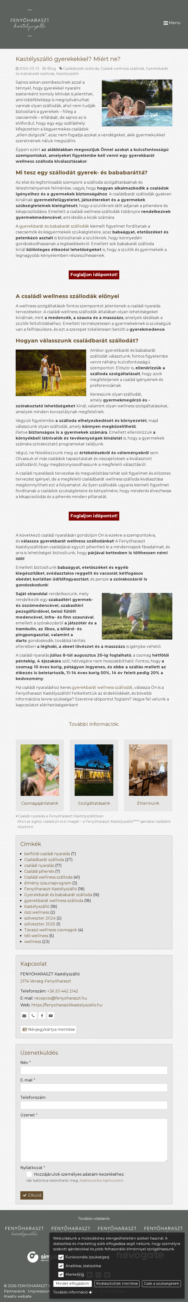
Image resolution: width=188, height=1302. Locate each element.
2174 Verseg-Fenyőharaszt (45, 981)
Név (25, 1062)
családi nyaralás (39, 865)
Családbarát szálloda (81, 68)
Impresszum (39, 1291)
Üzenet (29, 1115)
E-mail (27, 1080)
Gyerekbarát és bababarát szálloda (58, 894)
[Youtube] (51, 1016)
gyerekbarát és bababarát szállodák (54, 226)
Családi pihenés (39, 871)
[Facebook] (42, 1016)
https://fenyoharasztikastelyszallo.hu (67, 1005)
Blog (51, 68)
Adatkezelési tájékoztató (101, 1180)
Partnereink (14, 1291)
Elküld (34, 1195)
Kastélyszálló (67, 73)
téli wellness (36, 935)
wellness (32, 941)
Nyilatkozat (32, 1167)
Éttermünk (148, 803)
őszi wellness (36, 912)
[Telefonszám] (33, 1016)
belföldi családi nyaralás (47, 853)
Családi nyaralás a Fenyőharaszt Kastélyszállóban (60, 816)
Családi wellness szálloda (122, 68)
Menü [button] (174, 22)
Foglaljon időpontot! (94, 274)
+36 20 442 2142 (62, 991)
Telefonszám (33, 1097)
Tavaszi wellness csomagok (50, 930)
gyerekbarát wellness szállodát (102, 687)
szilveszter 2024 (40, 918)
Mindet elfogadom (72, 1283)
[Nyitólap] (42, 23)
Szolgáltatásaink (94, 803)
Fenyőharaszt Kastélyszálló (50, 889)
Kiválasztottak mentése (117, 1283)
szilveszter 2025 (39, 924)
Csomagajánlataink (39, 803)
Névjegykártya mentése (51, 1029)
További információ (70, 1292)
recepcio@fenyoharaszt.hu (60, 998)
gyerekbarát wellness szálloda (53, 900)
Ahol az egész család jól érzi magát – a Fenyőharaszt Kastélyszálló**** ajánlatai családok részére (94, 824)
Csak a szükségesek (161, 1283)
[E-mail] (24, 1016)
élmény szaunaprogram (47, 883)
